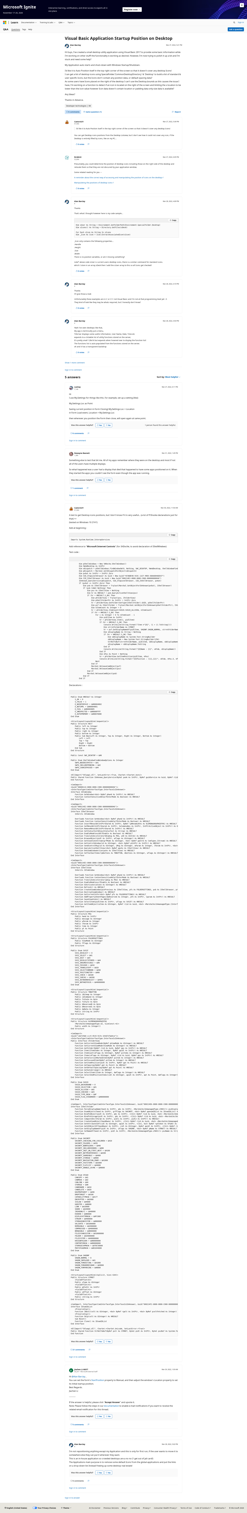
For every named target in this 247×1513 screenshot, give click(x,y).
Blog (124, 1508)
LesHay (77, 387)
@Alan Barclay (79, 1376)
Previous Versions (111, 1508)
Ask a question (235, 29)
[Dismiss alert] (242, 5)
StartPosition (97, 1380)
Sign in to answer (72, 1498)
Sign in (241, 22)
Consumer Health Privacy (165, 1508)
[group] (123, 621)
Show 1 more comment (75, 363)
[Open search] (234, 22)
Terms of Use (186, 1508)
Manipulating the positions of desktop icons (93, 182)
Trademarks (219, 1508)
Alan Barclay (75, 45)
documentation (111, 1405)
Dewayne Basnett (82, 453)
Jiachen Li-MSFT (81, 1369)
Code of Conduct (202, 1508)
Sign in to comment (73, 370)
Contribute (135, 1508)
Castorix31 (79, 121)
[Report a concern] (88, 144)
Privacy (146, 1508)
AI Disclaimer (94, 1508)
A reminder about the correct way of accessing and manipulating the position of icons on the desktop (118, 177)
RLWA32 (77, 157)
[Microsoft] (4, 22)
